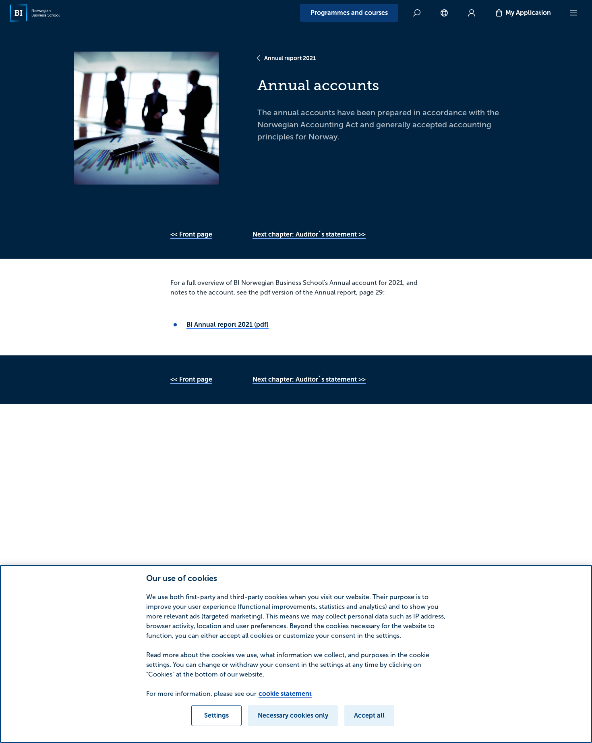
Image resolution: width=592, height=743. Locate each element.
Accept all (369, 715)
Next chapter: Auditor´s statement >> (309, 234)
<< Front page (191, 234)
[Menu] (573, 13)
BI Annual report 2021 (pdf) (227, 324)
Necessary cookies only (293, 715)
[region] (296, 654)
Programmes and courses (349, 12)
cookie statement (285, 693)
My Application (528, 12)
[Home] (35, 13)
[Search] (417, 13)
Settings (216, 715)
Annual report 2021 (290, 58)
